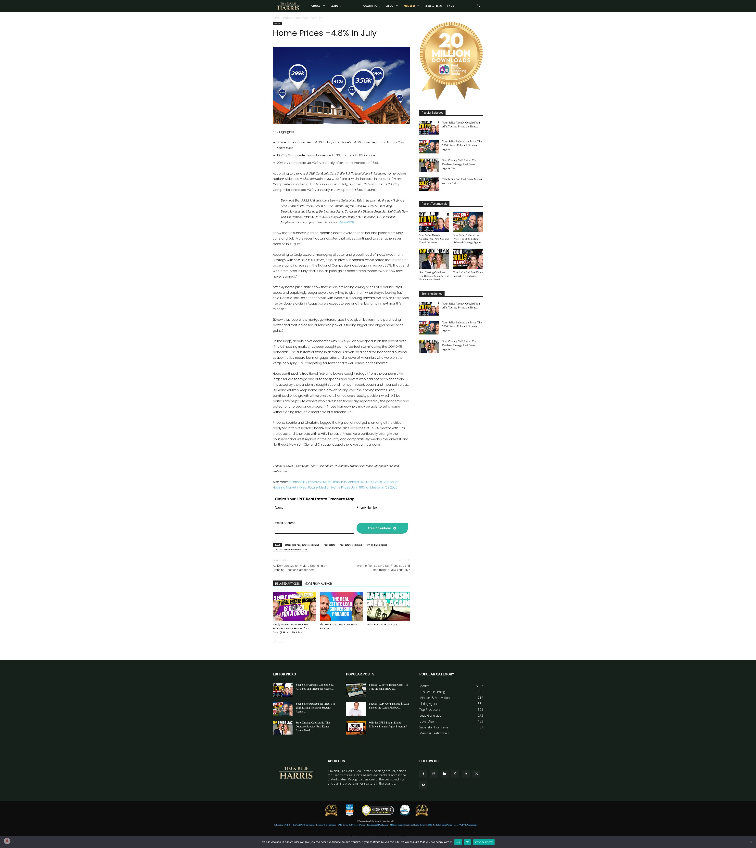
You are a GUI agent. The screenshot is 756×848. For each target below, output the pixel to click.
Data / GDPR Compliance (466, 825)
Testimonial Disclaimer (377, 825)
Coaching (370, 5)
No (468, 841)
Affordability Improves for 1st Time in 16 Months (324, 482)
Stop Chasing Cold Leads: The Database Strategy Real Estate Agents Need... (459, 164)
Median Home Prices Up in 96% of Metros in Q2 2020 (358, 487)
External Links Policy (415, 825)
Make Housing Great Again (382, 624)
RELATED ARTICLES (287, 583)
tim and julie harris (377, 544)
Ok (458, 841)
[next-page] (281, 640)
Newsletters (433, 5)
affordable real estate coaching (302, 544)
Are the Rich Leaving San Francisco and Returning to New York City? (383, 568)
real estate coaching (351, 544)
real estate (329, 544)
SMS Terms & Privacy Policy (351, 825)
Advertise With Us (282, 825)
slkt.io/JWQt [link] (346, 222)
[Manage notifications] (7, 841)
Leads (334, 5)
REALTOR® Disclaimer (304, 825)
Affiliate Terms (397, 825)
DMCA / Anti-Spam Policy (439, 825)
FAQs (450, 5)
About (390, 5)
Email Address (285, 523)
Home (276, 18)
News (350, 5)
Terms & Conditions (326, 825)
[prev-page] (275, 640)
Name (279, 507)
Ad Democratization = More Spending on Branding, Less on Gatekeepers (300, 568)
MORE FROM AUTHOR (318, 583)
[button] (478, 6)
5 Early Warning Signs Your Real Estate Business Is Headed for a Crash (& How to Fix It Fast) (291, 628)
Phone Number (367, 507)
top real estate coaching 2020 (291, 549)
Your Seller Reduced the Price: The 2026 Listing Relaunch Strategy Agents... (462, 145)
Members (410, 5)
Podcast (316, 5)
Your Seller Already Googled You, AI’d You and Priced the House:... (434, 239)
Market (287, 18)
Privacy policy (484, 841)
